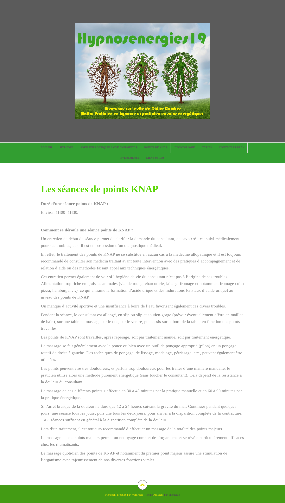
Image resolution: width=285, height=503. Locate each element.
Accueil (47, 147)
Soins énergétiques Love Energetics (108, 147)
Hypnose (66, 147)
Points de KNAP (155, 147)
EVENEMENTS (129, 157)
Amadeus (158, 494)
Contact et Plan (231, 147)
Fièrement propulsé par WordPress (124, 494)
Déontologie (184, 147)
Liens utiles (155, 157)
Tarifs (207, 147)
